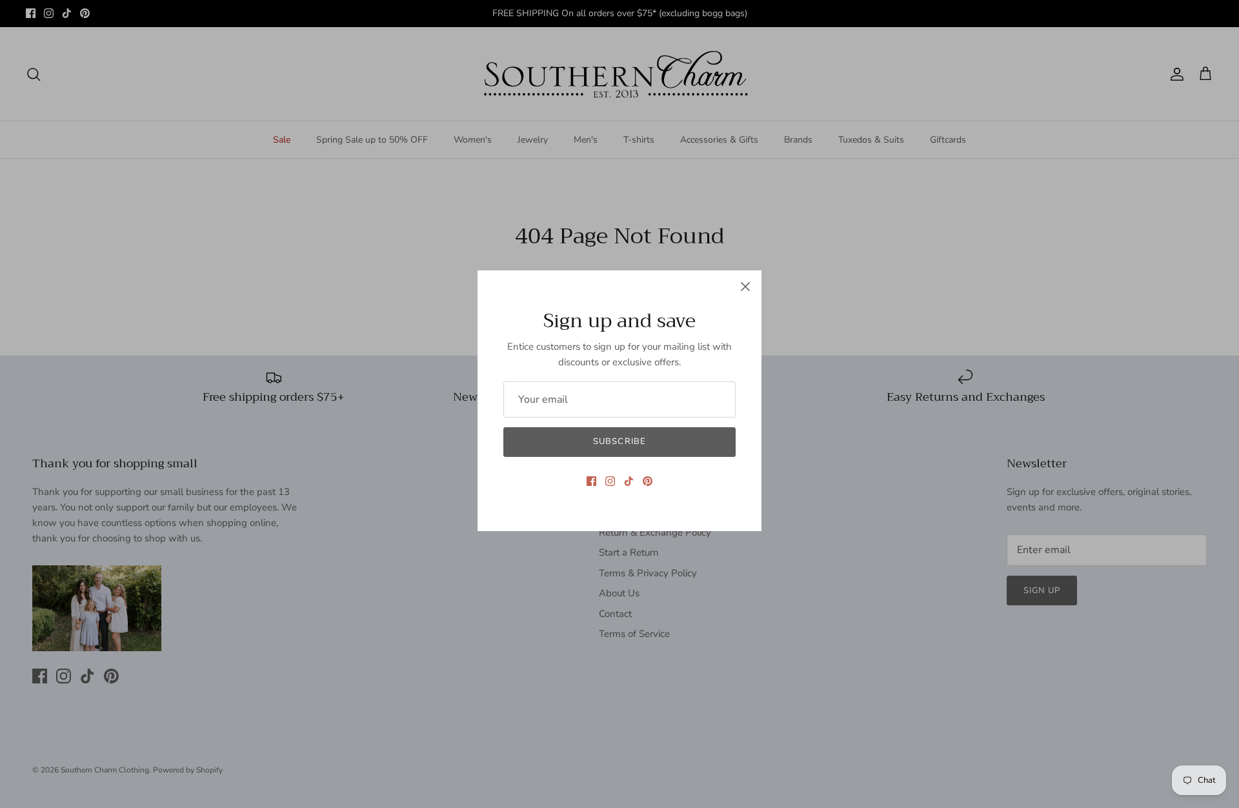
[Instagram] (610, 481)
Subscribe (619, 441)
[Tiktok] (629, 481)
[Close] (745, 286)
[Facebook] (591, 481)
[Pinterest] (647, 481)
